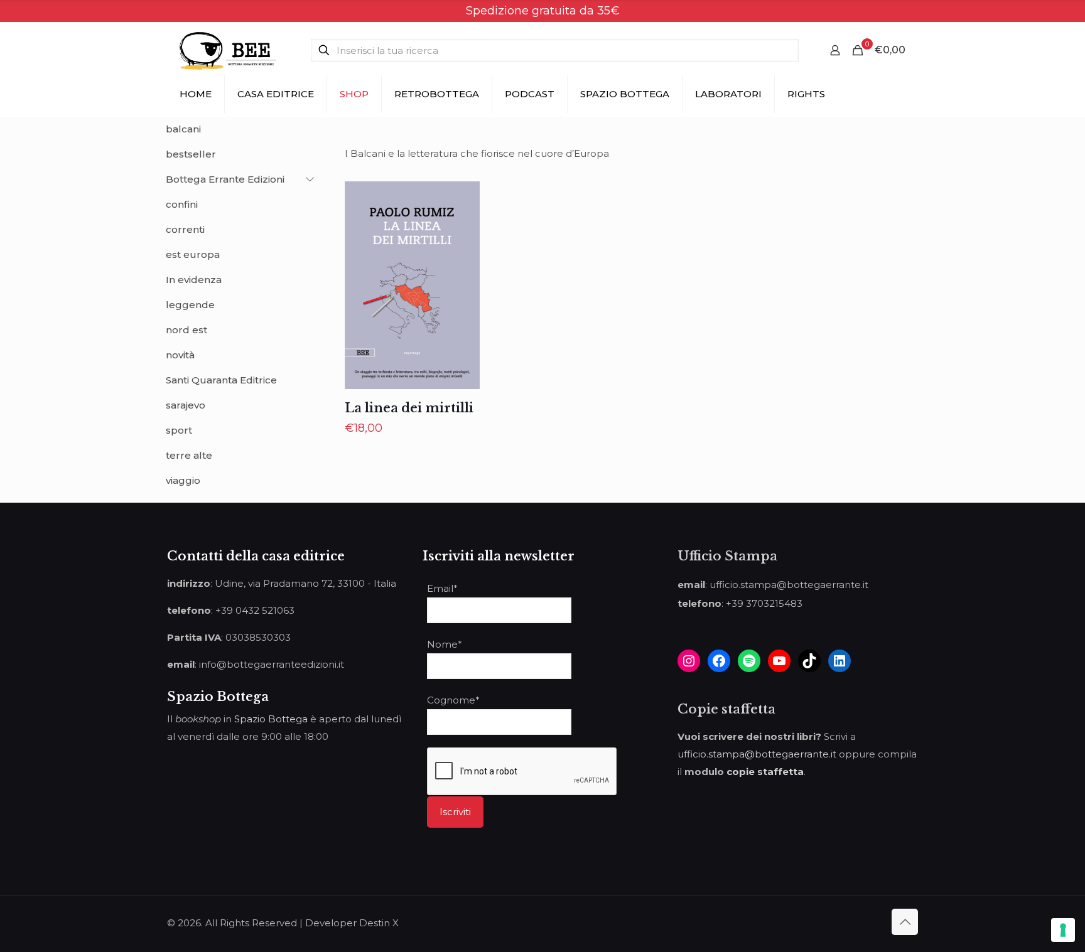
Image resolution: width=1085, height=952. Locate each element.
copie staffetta (765, 772)
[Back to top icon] (905, 922)
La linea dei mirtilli (409, 407)
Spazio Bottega (271, 719)
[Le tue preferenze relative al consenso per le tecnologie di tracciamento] (1063, 930)
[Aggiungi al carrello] (462, 199)
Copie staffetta (726, 709)
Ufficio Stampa (727, 556)
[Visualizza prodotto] (462, 226)
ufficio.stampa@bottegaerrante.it (756, 754)
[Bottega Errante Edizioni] (228, 50)
